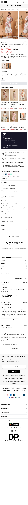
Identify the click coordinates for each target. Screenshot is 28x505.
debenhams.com (7, 296)
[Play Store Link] (14, 424)
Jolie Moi (3, 42)
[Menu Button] (2, 2)
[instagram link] (12, 431)
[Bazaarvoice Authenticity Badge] (14, 239)
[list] (14, 25)
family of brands (11, 378)
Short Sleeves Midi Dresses (13, 9)
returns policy (21, 166)
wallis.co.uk (14, 319)
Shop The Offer (11, 57)
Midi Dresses (3, 9)
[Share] (26, 9)
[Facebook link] (16, 431)
